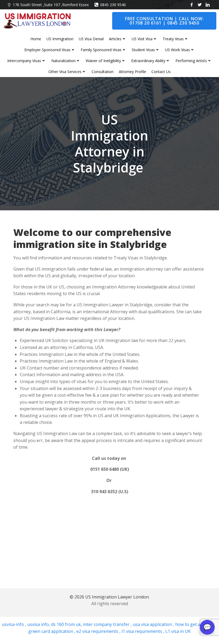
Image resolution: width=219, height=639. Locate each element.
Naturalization (63, 60)
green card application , (51, 631)
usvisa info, (38, 624)
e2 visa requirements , (97, 631)
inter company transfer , (107, 624)
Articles (115, 38)
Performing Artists (191, 60)
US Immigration (59, 38)
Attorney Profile (132, 71)
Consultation (103, 71)
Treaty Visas (173, 38)
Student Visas (143, 49)
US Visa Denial (91, 38)
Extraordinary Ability (148, 60)
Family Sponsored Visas (101, 49)
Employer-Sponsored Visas (47, 49)
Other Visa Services (64, 71)
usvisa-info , (14, 624)
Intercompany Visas (24, 60)
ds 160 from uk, (66, 624)
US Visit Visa (142, 38)
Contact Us (161, 71)
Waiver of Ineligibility (103, 60)
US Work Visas (177, 49)
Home (35, 38)
